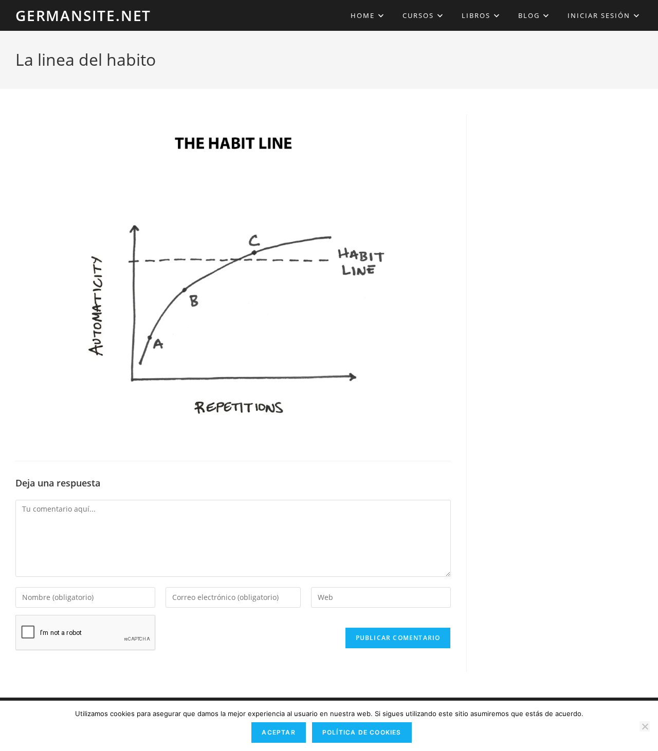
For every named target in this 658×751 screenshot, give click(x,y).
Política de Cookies (361, 732)
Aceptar (278, 732)
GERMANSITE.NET (83, 15)
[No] (644, 726)
